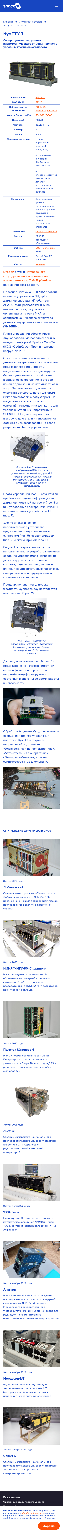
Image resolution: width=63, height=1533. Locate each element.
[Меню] (56, 6)
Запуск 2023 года (14, 25)
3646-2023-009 (44, 115)
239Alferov (11, 1212)
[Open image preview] (31, 72)
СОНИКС (41, 107)
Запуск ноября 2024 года (17, 1283)
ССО (38, 247)
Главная (8, 21)
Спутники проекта (30, 21)
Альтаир (9, 1289)
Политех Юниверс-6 (18, 1050)
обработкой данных (32, 1513)
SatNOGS (41, 110)
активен (40, 264)
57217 (39, 102)
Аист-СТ (9, 1131)
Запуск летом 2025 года (17, 1205)
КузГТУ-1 (40, 97)
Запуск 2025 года (13, 881)
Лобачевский (13, 887)
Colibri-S (9, 1456)
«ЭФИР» (52, 110)
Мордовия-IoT (13, 1378)
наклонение (49, 247)
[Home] (12, 6)
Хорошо (49, 1526)
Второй (8, 271)
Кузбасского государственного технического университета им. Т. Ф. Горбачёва (27, 276)
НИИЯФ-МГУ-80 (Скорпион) (24, 968)
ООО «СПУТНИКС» (46, 231)
